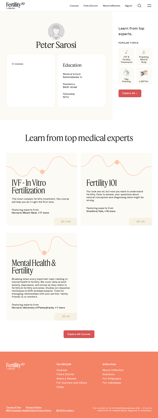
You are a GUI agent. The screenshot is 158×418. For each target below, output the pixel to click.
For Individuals (111, 383)
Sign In (128, 5)
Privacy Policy (34, 407)
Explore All (129, 93)
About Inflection (111, 5)
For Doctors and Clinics (71, 383)
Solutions (108, 374)
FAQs (60, 387)
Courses (74, 5)
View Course (65, 221)
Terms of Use (13, 407)
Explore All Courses (79, 334)
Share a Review (66, 378)
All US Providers (65, 410)
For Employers (111, 378)
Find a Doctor (91, 5)
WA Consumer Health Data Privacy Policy (28, 410)
